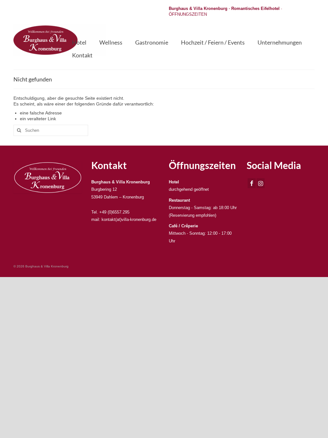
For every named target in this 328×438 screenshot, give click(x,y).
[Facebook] (252, 183)
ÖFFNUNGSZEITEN (188, 14)
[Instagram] (261, 183)
